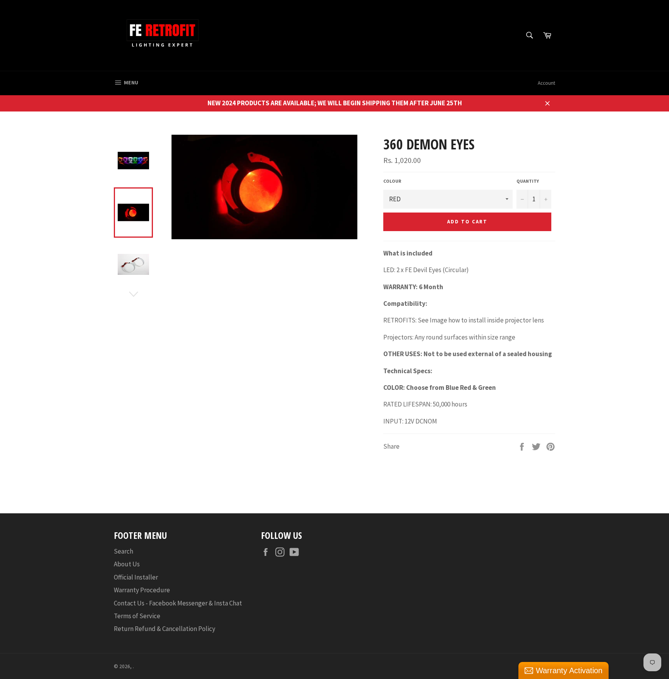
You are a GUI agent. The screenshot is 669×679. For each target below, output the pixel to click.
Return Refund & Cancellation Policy (164, 628)
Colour (392, 181)
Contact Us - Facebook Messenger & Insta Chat (178, 603)
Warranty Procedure (142, 590)
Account (546, 83)
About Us (127, 564)
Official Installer (136, 577)
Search (123, 551)
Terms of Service (137, 616)
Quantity (527, 181)
